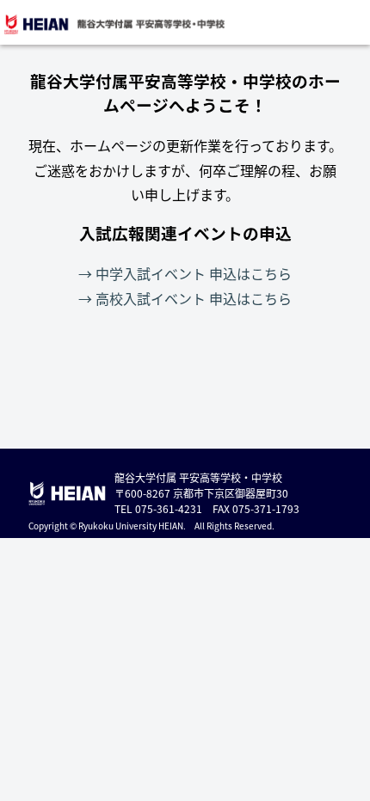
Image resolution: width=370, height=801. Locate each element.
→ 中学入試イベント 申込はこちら (185, 273)
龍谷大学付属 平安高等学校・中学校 (113, 24)
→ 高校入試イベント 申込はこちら (185, 298)
